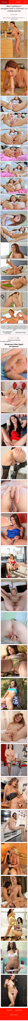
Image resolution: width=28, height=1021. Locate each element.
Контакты (18, 1010)
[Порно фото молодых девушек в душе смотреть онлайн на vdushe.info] (14, 991)
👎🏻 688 (17, 338)
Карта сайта (14, 1015)
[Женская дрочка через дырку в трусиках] (14, 463)
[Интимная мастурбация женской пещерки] (14, 562)
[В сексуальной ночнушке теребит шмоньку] (14, 727)
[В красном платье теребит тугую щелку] (14, 430)
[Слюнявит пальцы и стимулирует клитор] (14, 364)
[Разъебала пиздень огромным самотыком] (14, 397)
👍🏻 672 (11, 338)
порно (18, 2)
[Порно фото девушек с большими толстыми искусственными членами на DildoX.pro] (14, 859)
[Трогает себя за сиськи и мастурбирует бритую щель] (14, 628)
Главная (4, 2)
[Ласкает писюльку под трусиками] (14, 661)
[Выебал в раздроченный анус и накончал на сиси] (14, 496)
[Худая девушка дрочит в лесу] (14, 694)
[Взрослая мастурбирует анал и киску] (14, 595)
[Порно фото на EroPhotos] (14, 892)
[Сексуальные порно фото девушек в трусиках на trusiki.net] (14, 958)
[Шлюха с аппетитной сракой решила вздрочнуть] (14, 826)
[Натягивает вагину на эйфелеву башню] (14, 529)
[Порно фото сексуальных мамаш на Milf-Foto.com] (14, 925)
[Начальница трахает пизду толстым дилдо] (14, 793)
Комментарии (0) (6, 341)
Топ (25, 2)
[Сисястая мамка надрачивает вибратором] (14, 760)
